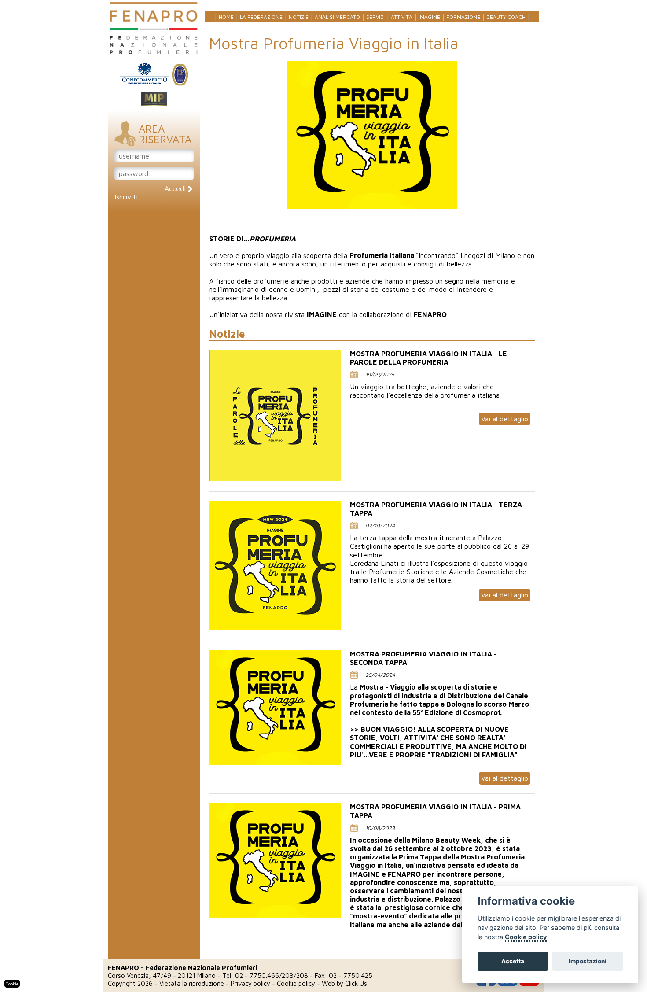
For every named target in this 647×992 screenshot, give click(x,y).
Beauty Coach (506, 17)
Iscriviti (126, 197)
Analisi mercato (337, 17)
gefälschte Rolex (490, 323)
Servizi (375, 17)
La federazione (261, 17)
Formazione (463, 17)
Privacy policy (250, 983)
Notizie (299, 17)
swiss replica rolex (433, 323)
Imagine (429, 17)
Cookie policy (296, 983)
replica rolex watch (238, 323)
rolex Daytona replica (304, 323)
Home (226, 17)
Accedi (176, 188)
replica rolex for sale (371, 323)
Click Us (356, 983)
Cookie (12, 983)
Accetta (512, 961)
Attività (401, 17)
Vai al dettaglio (504, 419)
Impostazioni (588, 961)
